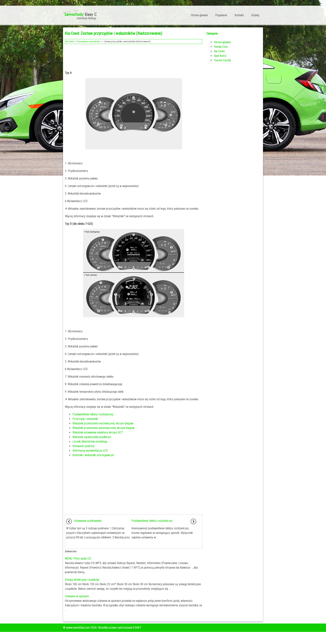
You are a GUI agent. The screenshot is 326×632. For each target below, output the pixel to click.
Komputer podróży (83, 446)
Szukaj (255, 15)
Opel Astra (220, 56)
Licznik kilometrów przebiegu (89, 441)
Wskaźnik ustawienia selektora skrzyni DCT (97, 432)
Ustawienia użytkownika (87, 521)
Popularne (221, 15)
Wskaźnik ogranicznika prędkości (91, 437)
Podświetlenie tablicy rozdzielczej (92, 414)
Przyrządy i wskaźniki (85, 419)
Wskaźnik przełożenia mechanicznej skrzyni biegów (102, 423)
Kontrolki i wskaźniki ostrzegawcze (93, 455)
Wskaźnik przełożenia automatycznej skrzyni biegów (103, 428)
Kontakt (239, 15)
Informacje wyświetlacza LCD (90, 450)
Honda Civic (221, 46)
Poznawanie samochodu (88, 41)
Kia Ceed (70, 41)
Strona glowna (199, 15)
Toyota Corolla (222, 60)
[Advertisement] (133, 56)
